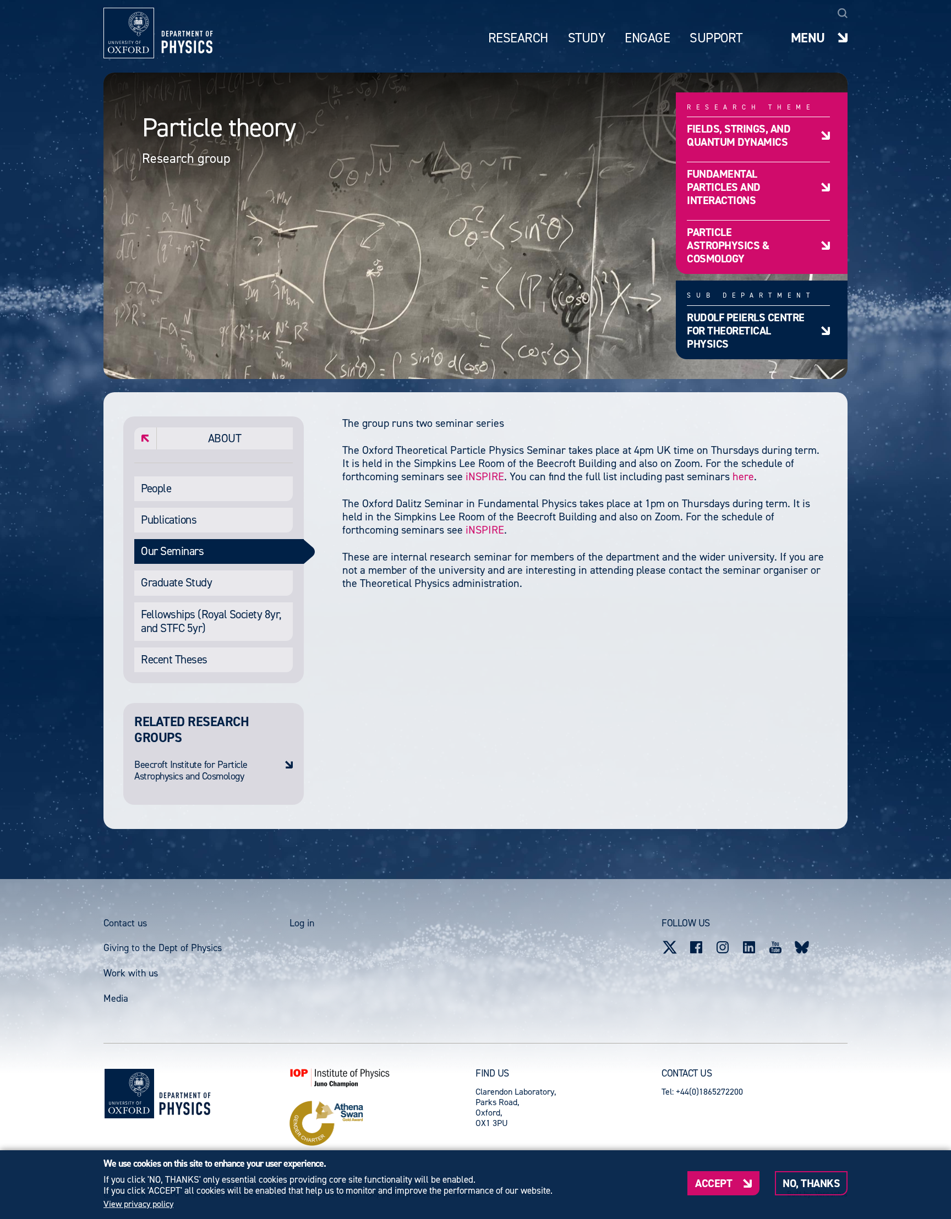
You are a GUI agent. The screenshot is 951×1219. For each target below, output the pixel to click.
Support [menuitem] (716, 38)
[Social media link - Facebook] (696, 947)
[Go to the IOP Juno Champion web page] (382, 1078)
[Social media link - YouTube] (775, 947)
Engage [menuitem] (647, 38)
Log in (301, 923)
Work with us (130, 973)
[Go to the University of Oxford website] (129, 1093)
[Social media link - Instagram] (722, 947)
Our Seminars (172, 551)
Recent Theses (174, 659)
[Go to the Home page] (184, 1093)
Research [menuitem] (518, 38)
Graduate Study (176, 582)
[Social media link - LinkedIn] (749, 947)
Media (115, 998)
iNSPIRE (485, 476)
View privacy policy (138, 1204)
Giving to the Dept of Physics (162, 947)
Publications (168, 520)
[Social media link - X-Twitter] (670, 947)
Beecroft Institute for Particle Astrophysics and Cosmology (191, 771)
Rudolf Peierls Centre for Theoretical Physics (746, 330)
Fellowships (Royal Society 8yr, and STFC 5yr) (211, 621)
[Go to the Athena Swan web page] (382, 1123)
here (743, 476)
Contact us (125, 923)
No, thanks (811, 1183)
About (225, 438)
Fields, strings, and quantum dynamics (738, 135)
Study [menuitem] (586, 38)
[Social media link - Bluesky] (802, 947)
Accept (713, 1183)
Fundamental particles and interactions (724, 187)
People (156, 488)
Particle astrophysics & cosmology (728, 245)
